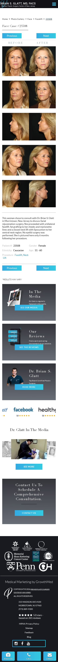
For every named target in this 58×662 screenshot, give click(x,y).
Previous (12, 35)
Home (5, 19)
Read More (29, 387)
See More (29, 467)
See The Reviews (29, 347)
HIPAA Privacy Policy (29, 624)
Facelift (38, 19)
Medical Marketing (18, 582)
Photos (8, 659)
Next (46, 35)
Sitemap (29, 628)
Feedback (29, 632)
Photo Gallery (17, 19)
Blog (29, 637)
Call (29, 659)
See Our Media (29, 307)
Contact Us (29, 513)
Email (50, 659)
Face (30, 19)
